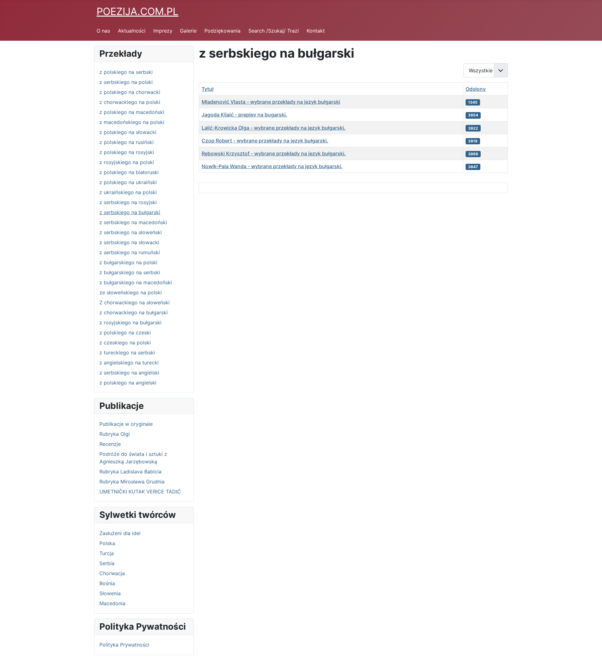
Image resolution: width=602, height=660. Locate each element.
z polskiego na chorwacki (129, 92)
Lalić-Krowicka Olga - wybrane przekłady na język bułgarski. (274, 128)
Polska (107, 543)
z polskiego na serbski (126, 72)
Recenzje (110, 444)
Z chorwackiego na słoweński (134, 302)
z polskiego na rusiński (126, 142)
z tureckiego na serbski (127, 352)
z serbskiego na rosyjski (128, 202)
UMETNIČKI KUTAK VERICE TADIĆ (140, 491)
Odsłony (476, 89)
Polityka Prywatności (124, 645)
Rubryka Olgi (114, 434)
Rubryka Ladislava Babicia (130, 471)
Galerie (188, 31)
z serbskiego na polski (126, 82)
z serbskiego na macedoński (133, 222)
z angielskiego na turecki (129, 362)
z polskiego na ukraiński (128, 182)
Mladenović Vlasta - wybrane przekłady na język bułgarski (271, 102)
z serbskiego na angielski (129, 372)
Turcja (106, 553)
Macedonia (112, 603)
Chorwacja (112, 573)
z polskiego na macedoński (131, 112)
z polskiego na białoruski (129, 172)
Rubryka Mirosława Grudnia (132, 481)
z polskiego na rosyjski (126, 152)
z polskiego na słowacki (127, 132)
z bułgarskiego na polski (128, 262)
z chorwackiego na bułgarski (133, 312)
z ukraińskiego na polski (128, 192)
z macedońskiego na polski (131, 122)
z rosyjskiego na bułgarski (130, 322)
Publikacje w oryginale (126, 424)
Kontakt (316, 31)
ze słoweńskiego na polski (130, 292)
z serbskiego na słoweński (130, 232)
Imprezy (162, 31)
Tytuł (208, 89)
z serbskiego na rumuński (129, 252)
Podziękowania (222, 31)
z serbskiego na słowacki (129, 242)
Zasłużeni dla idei (119, 533)
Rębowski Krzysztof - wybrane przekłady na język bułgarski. (274, 153)
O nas (103, 31)
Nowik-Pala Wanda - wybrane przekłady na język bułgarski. (272, 166)
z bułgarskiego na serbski (129, 272)
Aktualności (131, 31)
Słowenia (110, 593)
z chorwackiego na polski (129, 102)
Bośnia (107, 583)
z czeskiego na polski (125, 342)
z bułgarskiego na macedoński (135, 282)
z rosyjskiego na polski (126, 162)
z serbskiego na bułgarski (129, 212)
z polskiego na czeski (125, 332)
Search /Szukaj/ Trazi (273, 31)
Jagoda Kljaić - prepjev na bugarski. (244, 114)
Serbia (106, 563)
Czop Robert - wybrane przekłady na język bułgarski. (265, 140)
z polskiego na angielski (127, 382)
